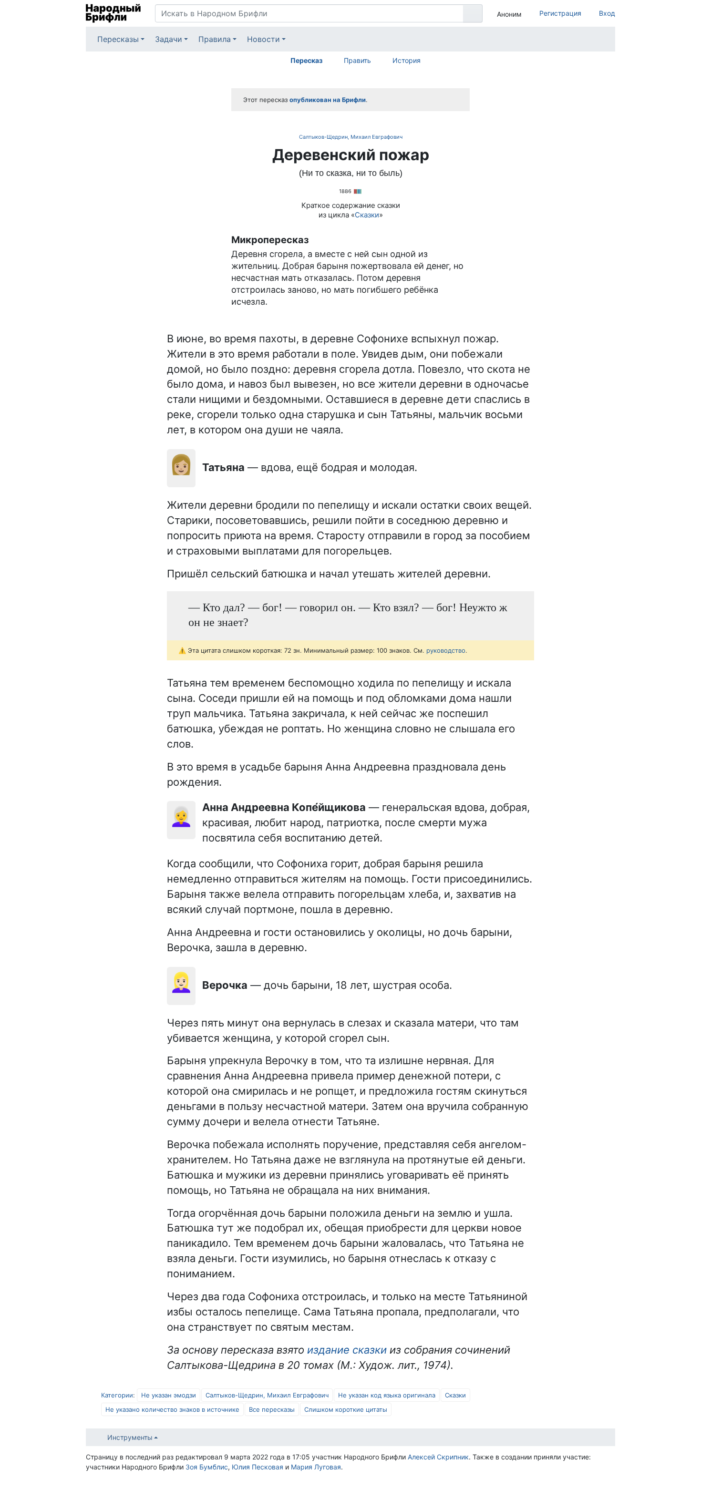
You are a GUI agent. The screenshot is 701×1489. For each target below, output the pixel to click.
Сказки (367, 214)
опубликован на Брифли (327, 99)
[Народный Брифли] (113, 13)
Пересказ (306, 60)
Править (357, 60)
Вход (607, 13)
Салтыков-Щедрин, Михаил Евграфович (350, 136)
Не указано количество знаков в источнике (172, 1409)
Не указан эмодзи (168, 1395)
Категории (117, 1395)
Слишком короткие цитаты (345, 1409)
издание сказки (347, 1350)
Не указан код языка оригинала (386, 1395)
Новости (263, 39)
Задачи (168, 39)
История (406, 60)
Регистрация (560, 13)
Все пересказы (272, 1409)
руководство (445, 650)
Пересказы (118, 39)
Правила (214, 39)
